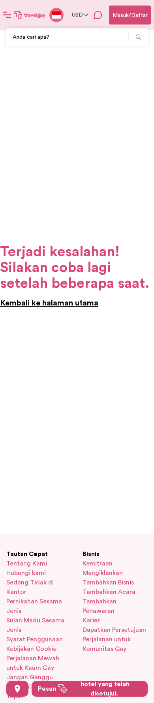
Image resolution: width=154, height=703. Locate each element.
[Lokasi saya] (17, 689)
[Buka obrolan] (98, 15)
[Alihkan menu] (7, 15)
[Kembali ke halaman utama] (30, 15)
